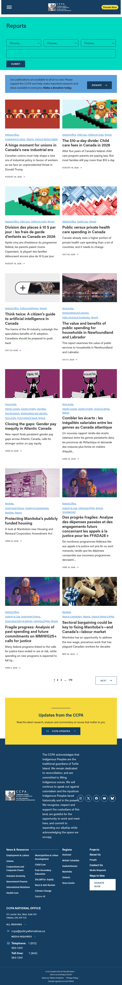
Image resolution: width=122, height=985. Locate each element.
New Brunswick (12, 413)
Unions (10, 861)
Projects (94, 849)
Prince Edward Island (27, 417)
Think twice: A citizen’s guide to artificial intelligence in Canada (30, 318)
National (66, 854)
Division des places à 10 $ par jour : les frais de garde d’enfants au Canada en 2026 (30, 232)
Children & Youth (95, 134)
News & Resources (17, 849)
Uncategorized (69, 511)
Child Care (82, 134)
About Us (95, 854)
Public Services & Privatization (76, 317)
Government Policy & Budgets (18, 621)
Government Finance (14, 508)
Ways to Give (97, 875)
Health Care (82, 221)
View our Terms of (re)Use (53, 978)
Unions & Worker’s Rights (46, 139)
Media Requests (98, 870)
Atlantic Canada (12, 408)
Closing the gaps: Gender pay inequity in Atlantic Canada (30, 426)
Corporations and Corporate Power (15, 868)
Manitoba (9, 503)
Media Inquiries (21, 936)
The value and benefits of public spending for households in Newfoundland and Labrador (87, 330)
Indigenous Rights (86, 508)
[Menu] (9, 7)
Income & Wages (101, 408)
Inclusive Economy (15, 875)
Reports (30, 139)
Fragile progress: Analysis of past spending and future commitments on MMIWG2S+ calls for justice (31, 633)
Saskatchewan (69, 866)
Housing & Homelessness (36, 508)
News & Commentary (72, 616)
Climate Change (43, 890)
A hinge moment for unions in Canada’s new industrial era (30, 147)
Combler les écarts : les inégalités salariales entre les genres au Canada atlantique (87, 422)
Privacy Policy (72, 978)
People (93, 859)
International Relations (18, 887)
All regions (14, 924)
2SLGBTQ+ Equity (44, 879)
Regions (67, 849)
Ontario (66, 877)
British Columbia (70, 860)
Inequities (41, 408)
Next (103, 680)
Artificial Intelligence (29, 308)
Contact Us (96, 865)
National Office (12, 134)
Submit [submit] (15, 63)
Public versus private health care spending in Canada (86, 229)
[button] (24, 43)
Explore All (40, 896)
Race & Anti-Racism (45, 885)
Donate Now (110, 7)
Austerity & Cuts (69, 508)
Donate (97, 85)
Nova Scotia (67, 308)
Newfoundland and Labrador (75, 312)
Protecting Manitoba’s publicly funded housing (31, 520)
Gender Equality (28, 408)
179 (70, 679)
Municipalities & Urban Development (46, 857)
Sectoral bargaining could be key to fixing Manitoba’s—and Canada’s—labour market (87, 627)
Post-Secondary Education (43, 872)
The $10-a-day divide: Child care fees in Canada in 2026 (86, 143)
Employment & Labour (15, 139)
